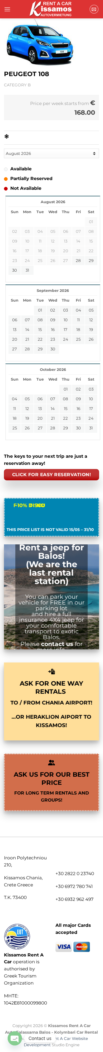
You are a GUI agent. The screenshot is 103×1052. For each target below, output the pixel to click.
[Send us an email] (94, 9)
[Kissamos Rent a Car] (50, 9)
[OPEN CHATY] (15, 1038)
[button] (7, 9)
